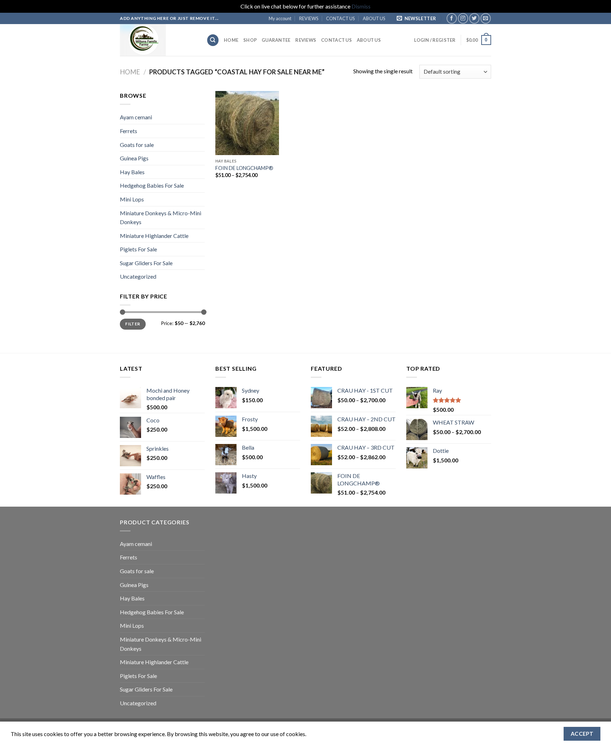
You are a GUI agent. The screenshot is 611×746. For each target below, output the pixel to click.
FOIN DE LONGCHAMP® (244, 168)
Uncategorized (138, 276)
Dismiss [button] (361, 6)
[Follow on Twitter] (474, 18)
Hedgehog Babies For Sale (152, 185)
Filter (132, 323)
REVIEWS (308, 18)
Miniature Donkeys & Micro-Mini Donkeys (160, 218)
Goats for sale (137, 144)
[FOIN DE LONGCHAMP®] (247, 123)
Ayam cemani (136, 117)
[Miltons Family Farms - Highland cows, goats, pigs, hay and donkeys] (158, 40)
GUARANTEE (276, 40)
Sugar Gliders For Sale (146, 263)
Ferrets (128, 130)
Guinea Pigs (134, 158)
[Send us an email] (486, 18)
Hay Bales (132, 172)
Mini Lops (132, 199)
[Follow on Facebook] (452, 18)
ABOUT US (374, 18)
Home (130, 72)
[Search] (213, 40)
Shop (250, 40)
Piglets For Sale (138, 249)
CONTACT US (340, 18)
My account (280, 18)
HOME (231, 40)
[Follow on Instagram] (463, 18)
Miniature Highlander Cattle (154, 235)
